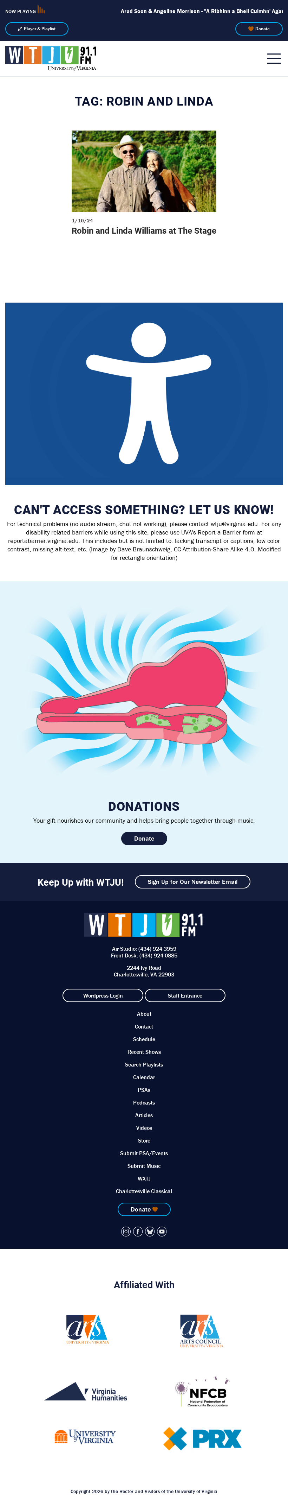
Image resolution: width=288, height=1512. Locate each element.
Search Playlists (144, 1064)
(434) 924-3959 (157, 948)
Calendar (144, 1077)
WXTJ (144, 1178)
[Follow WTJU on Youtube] (162, 1231)
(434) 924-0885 (158, 955)
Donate (262, 29)
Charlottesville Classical (144, 1191)
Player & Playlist (39, 29)
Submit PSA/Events (144, 1153)
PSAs (144, 1089)
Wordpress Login (103, 995)
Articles (144, 1115)
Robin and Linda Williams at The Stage (144, 230)
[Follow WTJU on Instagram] (126, 1231)
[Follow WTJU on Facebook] (138, 1231)
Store (144, 1140)
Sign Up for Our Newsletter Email (192, 882)
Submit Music (144, 1165)
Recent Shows (144, 1051)
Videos (144, 1127)
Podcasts (144, 1102)
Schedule (144, 1039)
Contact (144, 1026)
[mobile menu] (274, 58)
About (144, 1013)
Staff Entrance (185, 995)
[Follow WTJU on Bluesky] (150, 1231)
